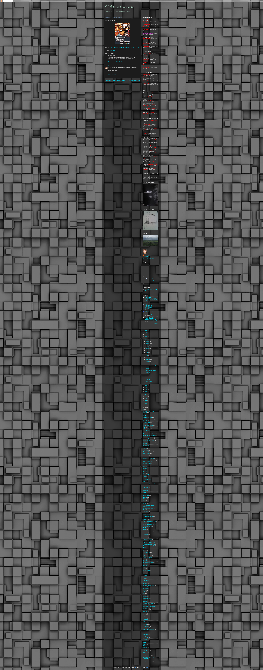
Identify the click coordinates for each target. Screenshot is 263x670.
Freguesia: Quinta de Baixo (149, 540)
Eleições (145, 503)
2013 (146, 396)
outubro (147, 345)
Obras (144, 595)
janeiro (147, 361)
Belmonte (145, 468)
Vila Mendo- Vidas (147, 655)
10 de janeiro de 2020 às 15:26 (115, 71)
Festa (144, 529)
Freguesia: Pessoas (147, 539)
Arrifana (145, 448)
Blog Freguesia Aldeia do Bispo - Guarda (150, 305)
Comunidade (146, 487)
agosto (147, 348)
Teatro (144, 644)
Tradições (145, 647)
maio (147, 354)
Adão (144, 427)
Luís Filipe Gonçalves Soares (115, 65)
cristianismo (145, 490)
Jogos (144, 567)
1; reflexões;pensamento (148, 415)
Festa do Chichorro (149, 375)
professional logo (150, 280)
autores (144, 456)
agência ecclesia (146, 428)
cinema (144, 481)
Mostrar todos (156, 323)
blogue (144, 473)
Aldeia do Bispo (146, 430)
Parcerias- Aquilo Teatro (148, 603)
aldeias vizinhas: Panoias (148, 438)
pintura (144, 613)
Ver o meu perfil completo (148, 258)
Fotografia (145, 534)
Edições (145, 502)
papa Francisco (146, 599)
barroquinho (145, 464)
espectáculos (146, 514)
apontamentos (146, 445)
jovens (144, 573)
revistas (144, 632)
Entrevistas (145, 511)
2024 (146, 332)
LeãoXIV (145, 575)
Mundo (144, 590)
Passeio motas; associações (149, 606)
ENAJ (144, 509)
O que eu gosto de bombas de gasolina (149, 318)
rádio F (144, 621)
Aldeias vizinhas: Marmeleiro (149, 435)
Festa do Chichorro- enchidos (149, 363)
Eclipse (144, 498)
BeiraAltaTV (145, 466)
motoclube (145, 588)
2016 (146, 391)
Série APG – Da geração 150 (150, 314)
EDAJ (144, 500)
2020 (146, 339)
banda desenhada (147, 463)
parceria (145, 601)
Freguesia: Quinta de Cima (149, 542)
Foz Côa (145, 536)
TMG (144, 645)
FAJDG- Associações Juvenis (149, 524)
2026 (146, 329)
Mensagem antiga (134, 80)
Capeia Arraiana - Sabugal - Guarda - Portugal (151, 290)
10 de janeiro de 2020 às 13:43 (115, 61)
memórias (145, 583)
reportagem (145, 627)
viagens (144, 652)
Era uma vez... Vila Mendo (149, 513)
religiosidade (146, 626)
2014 (146, 394)
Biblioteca (145, 471)
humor (144, 559)
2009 (146, 403)
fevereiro (148, 359)
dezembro (148, 341)
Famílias (145, 527)
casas (144, 476)
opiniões (145, 596)
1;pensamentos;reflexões (148, 419)
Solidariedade (146, 641)
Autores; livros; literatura (148, 458)
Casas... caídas (148, 381)
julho (147, 350)
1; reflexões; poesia (147, 414)
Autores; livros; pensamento (149, 460)
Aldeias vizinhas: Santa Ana (149, 442)
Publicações (145, 619)
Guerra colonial (146, 554)
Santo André (145, 637)
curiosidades (146, 495)
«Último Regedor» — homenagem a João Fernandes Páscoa (151, 293)
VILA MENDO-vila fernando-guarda (119, 7)
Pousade (145, 617)
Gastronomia (146, 549)
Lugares (145, 581)
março (147, 357)
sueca (144, 642)
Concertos (145, 489)
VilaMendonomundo (147, 661)
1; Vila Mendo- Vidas (147, 417)
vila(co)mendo (146, 660)
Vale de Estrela (146, 649)
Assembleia (145, 450)
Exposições (145, 519)
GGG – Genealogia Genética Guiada (149, 312)
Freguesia (145, 537)
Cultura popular (146, 493)
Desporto (145, 497)
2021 (146, 338)
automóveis (145, 455)
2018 (146, 387)
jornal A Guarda (146, 570)
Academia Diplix (146, 422)
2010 (146, 402)
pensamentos (146, 609)
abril (147, 355)
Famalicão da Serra (147, 526)
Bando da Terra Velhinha (150, 370)
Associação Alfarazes (147, 451)
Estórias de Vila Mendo (148, 516)
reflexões (145, 624)
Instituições (145, 565)
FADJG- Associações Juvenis (149, 521)
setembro (148, 346)
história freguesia (147, 555)
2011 (146, 400)
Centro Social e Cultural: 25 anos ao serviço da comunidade (150, 307)
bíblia (144, 469)
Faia (144, 522)
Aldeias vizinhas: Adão (148, 432)
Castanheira (145, 478)
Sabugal (145, 636)
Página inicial (124, 80)
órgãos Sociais (146, 598)
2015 (146, 393)
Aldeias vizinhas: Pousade (148, 440)
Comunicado (146, 485)
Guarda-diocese (146, 552)
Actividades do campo (148, 425)
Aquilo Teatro (146, 446)
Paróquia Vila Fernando (148, 604)
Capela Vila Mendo (147, 474)
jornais (144, 568)
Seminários (145, 639)
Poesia (144, 614)
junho (147, 352)
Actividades (112, 50)
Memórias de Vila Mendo (148, 585)
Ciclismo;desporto (147, 479)
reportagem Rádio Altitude (148, 629)
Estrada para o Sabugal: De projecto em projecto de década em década (151, 299)
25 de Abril (145, 420)
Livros (144, 578)
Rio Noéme (145, 634)
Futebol (144, 547)
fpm (136, 667)
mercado (145, 586)
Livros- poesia (146, 580)
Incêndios (145, 560)
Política (144, 616)
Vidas (144, 654)
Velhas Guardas (146, 650)
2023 (146, 334)
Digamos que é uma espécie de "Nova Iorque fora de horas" (151, 320)
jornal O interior (146, 572)
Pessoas (145, 611)
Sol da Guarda (148, 297)
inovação (145, 563)
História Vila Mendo (147, 557)
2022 (146, 336)
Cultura (144, 492)
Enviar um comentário (111, 74)
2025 (146, 330)
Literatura (145, 577)
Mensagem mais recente (112, 80)
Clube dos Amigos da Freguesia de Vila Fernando (150, 483)
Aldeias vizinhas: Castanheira (149, 433)
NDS (144, 593)
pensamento (146, 608)
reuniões (145, 631)
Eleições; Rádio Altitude (148, 508)
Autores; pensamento (147, 461)
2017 (146, 389)
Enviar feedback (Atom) (116, 82)
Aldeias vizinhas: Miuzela (148, 437)
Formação (145, 532)
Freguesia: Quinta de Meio (149, 544)
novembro (148, 343)
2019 (146, 385)
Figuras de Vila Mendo (148, 531)
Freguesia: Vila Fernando (148, 545)
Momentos (147, 368)
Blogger (147, 667)
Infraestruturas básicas (148, 562)
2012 (146, 398)
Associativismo (146, 453)
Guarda (144, 550)
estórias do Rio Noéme (148, 517)
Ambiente (145, 443)
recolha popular (146, 622)
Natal (144, 591)
